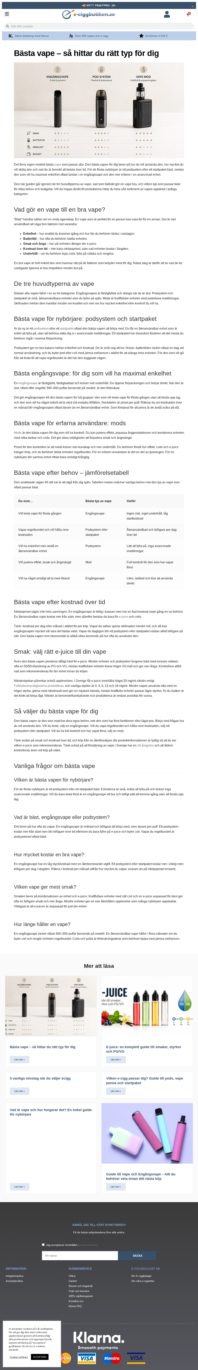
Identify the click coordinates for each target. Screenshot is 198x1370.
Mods (17, 432)
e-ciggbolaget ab (145, 1268)
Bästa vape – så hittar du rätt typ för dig (42, 1047)
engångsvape (28, 383)
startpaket (66, 328)
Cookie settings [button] (19, 1357)
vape (57, 164)
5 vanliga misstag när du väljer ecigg (40, 1078)
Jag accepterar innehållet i (72, 1244)
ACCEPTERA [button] (39, 1357)
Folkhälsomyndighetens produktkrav (38, 685)
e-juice (123, 616)
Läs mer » (20, 1059)
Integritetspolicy (88, 1244)
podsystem (41, 328)
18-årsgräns (145, 745)
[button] (7, 14)
